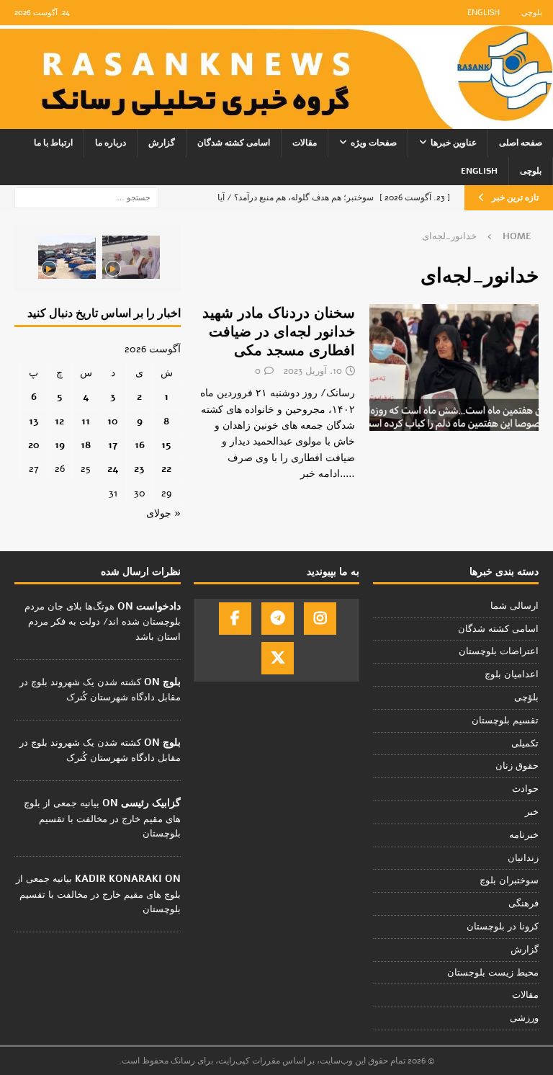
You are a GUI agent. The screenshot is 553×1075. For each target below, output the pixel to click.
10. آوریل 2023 (313, 371)
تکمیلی (525, 743)
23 (139, 469)
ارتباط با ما (53, 142)
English (483, 12)
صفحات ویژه (374, 142)
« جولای (163, 513)
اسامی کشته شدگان (233, 142)
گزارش (161, 142)
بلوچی (531, 12)
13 (34, 421)
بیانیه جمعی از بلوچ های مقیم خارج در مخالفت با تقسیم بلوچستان (102, 818)
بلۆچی (526, 697)
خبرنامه (524, 835)
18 (86, 445)
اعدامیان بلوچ (512, 674)
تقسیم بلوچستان (505, 720)
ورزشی (524, 1018)
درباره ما (110, 142)
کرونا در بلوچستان (503, 926)
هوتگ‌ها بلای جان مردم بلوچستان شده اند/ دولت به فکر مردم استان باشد (102, 621)
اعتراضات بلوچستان (499, 651)
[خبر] (454, 367)
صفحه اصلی (520, 142)
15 (166, 445)
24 (113, 469)
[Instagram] (320, 618)
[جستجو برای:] (86, 197)
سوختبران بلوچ (509, 880)
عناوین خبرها (454, 142)
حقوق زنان (517, 765)
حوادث (525, 788)
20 (34, 445)
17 (112, 445)
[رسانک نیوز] (276, 121)
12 (59, 421)
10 (112, 421)
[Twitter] (277, 658)
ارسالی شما (514, 605)
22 (166, 469)
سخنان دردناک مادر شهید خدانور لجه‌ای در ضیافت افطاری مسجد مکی (278, 331)
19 (60, 445)
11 (85, 421)
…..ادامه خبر (327, 474)
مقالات (304, 142)
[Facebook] (235, 618)
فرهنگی (523, 903)
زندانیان (523, 858)
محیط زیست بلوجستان (493, 972)
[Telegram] (277, 618)
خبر (532, 812)
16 (140, 445)
